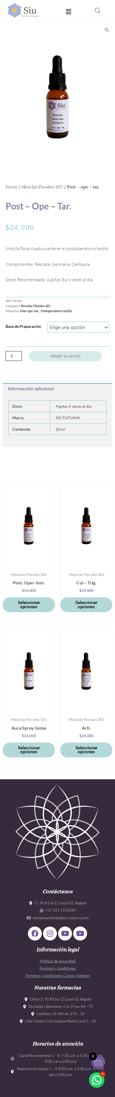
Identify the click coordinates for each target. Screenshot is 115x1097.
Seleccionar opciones (29, 604)
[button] (68, 11)
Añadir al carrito (65, 356)
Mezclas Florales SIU (42, 187)
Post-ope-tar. (29, 311)
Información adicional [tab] (31, 388)
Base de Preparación (23, 326)
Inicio (12, 187)
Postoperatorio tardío (56, 311)
